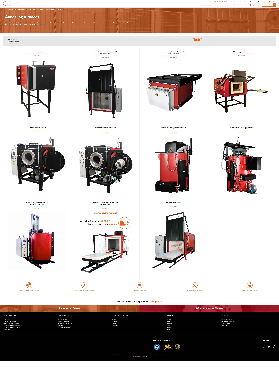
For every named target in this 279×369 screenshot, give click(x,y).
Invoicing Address (225, 323)
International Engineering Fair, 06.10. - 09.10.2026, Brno (216, 2)
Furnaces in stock (7, 319)
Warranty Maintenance (63, 321)
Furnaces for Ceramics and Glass (11, 327)
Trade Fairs (169, 323)
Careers (245, 2)
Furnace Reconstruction (64, 327)
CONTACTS (224, 315)
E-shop (233, 2)
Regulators (60, 325)
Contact (244, 5)
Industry (114, 323)
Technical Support (262, 2)
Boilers (114, 319)
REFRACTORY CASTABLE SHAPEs (121, 315)
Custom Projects (7, 329)
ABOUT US (170, 315)
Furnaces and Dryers (205, 5)
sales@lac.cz (156, 301)
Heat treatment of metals (51, 9)
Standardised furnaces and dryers (24, 9)
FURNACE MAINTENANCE (65, 315)
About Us (235, 5)
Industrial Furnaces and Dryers (10, 321)
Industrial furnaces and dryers (38, 9)
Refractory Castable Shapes (222, 5)
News (239, 2)
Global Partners (225, 325)
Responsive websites (136, 356)
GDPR (168, 329)
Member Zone (272, 2)
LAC (5, 9)
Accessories (115, 325)
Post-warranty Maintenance (65, 323)
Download (252, 2)
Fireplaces (114, 321)
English (254, 5)
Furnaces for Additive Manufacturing (12, 325)
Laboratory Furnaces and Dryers (11, 323)
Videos (168, 325)
